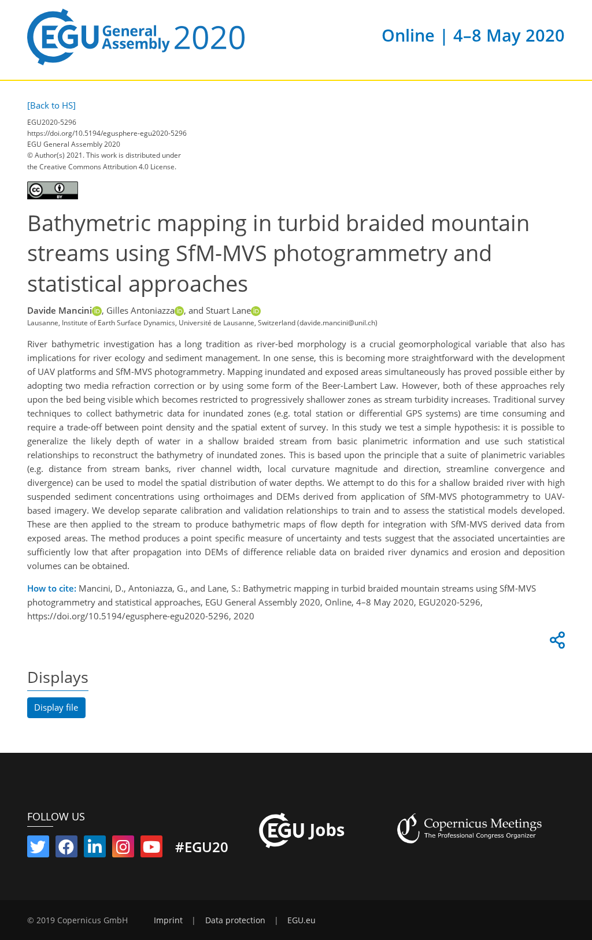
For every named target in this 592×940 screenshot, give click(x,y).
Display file (56, 707)
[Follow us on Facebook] (66, 849)
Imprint (168, 920)
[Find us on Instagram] (123, 849)
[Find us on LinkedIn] (95, 849)
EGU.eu (301, 920)
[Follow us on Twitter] (38, 849)
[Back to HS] (51, 105)
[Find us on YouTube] (151, 849)
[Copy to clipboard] (555, 643)
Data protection (235, 920)
